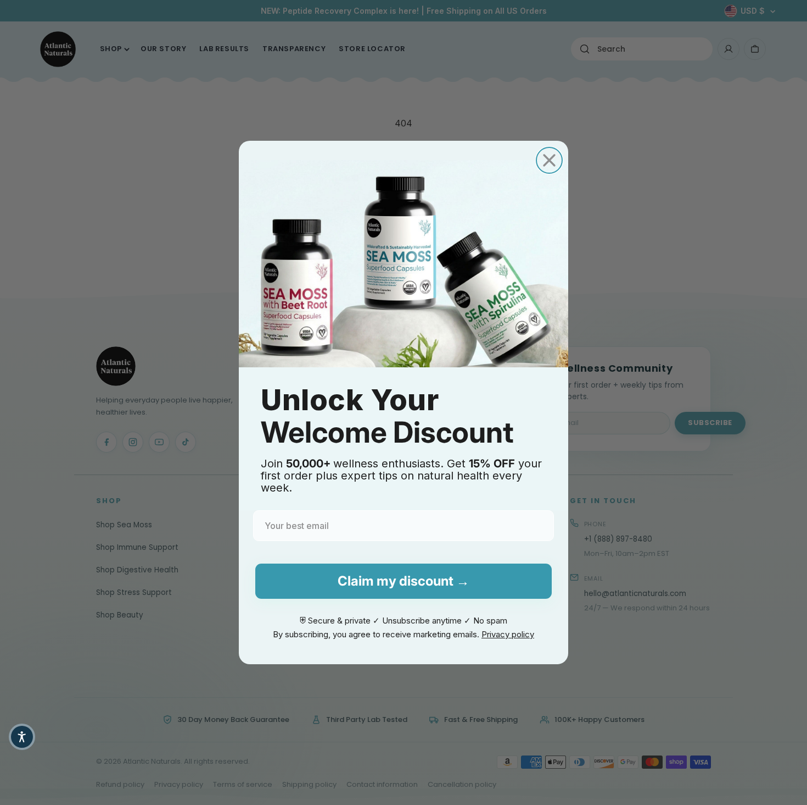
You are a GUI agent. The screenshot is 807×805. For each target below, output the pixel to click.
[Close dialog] (549, 160)
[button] (22, 737)
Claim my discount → (403, 581)
